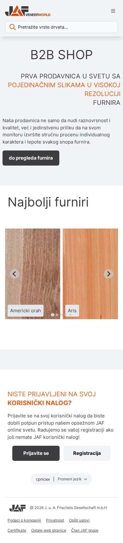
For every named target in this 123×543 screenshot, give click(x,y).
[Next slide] (108, 274)
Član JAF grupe (84, 530)
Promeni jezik (70, 479)
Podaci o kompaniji (24, 520)
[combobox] (61, 27)
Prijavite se (36, 453)
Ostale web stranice (48, 530)
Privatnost (55, 520)
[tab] (52, 314)
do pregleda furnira (31, 158)
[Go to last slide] (14, 274)
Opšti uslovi (79, 520)
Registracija (87, 453)
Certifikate (17, 530)
